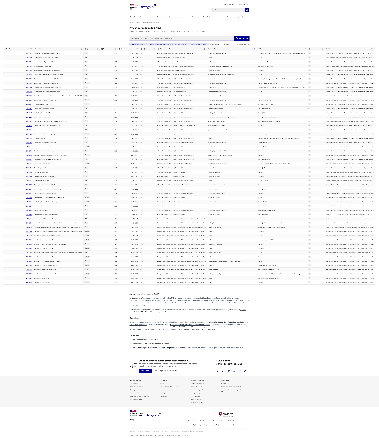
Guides (162, 383)
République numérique (138, 324)
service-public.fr (227, 425)
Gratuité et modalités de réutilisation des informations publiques (219, 322)
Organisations (161, 17)
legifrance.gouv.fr (199, 425)
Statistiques (163, 396)
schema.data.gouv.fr (136, 399)
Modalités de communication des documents (149, 343)
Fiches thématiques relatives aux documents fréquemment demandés (159, 347)
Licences (132, 431)
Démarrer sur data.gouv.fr (178, 17)
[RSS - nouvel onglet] (245, 371)
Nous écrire (207, 17)
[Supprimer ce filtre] (186, 44)
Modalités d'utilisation (144, 431)
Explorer (138, 22)
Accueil (131, 22)
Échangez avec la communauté (169, 393)
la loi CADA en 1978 (175, 327)
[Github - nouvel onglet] (240, 371)
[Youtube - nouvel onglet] (234, 371)
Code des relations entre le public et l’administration (190, 324)
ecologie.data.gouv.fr (197, 393)
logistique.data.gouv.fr (197, 402)
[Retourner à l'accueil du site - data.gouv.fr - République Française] (153, 415)
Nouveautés (196, 17)
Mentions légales (175, 431)
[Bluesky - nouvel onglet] (229, 371)
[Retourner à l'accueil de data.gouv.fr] (148, 7)
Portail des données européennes (139, 396)
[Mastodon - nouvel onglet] (223, 371)
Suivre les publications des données (140, 393)
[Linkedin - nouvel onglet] (218, 371)
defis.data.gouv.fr (196, 396)
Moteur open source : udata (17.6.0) (231, 387)
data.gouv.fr (160, 312)
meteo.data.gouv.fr (196, 387)
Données (133, 17)
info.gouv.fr (213, 425)
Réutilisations (149, 17)
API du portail (225, 383)
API (140, 17)
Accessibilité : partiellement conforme (193, 431)
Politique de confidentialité (160, 431)
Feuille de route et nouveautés (169, 387)
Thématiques (134, 383)
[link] (229, 4)
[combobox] (230, 10)
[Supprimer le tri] (144, 44)
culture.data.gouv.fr (196, 399)
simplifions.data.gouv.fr (197, 383)
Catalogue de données (136, 390)
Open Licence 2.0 (181, 435)
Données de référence (136, 387)
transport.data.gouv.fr (197, 390)
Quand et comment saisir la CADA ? (145, 339)
